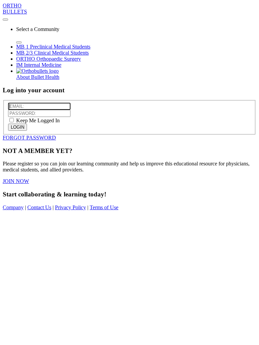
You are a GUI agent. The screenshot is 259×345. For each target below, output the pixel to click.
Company (13, 207)
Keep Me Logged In (37, 120)
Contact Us (39, 207)
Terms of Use (104, 207)
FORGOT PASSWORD (29, 137)
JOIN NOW (16, 181)
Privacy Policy (70, 207)
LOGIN (17, 127)
